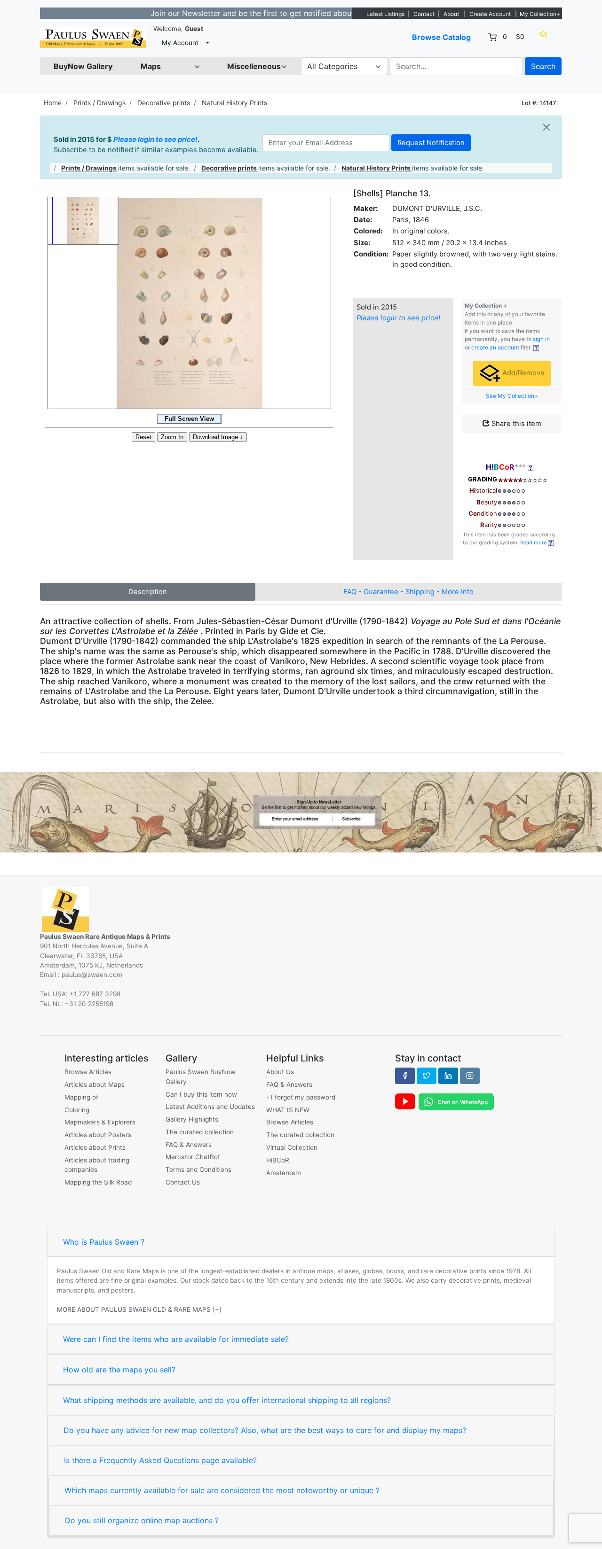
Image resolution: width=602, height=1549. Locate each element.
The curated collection (200, 1132)
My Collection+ (540, 13)
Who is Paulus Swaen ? (103, 1242)
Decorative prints (163, 103)
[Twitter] (426, 1076)
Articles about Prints (95, 1147)
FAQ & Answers (189, 1144)
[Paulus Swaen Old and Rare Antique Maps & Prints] (93, 37)
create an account (495, 347)
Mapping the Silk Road (98, 1182)
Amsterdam (283, 1173)
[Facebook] (405, 1076)
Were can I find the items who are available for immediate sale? (176, 1339)
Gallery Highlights (192, 1119)
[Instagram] (470, 1076)
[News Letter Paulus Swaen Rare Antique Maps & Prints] (301, 811)
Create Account (490, 13)
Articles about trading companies (96, 1164)
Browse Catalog (441, 37)
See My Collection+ (512, 396)
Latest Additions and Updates (210, 1106)
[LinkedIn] (448, 1076)
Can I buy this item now (201, 1094)
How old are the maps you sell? (119, 1369)
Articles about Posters (97, 1135)
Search (543, 66)
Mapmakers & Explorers (99, 1122)
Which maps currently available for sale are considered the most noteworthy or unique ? (222, 1490)
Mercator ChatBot (193, 1157)
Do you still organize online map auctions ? (142, 1520)
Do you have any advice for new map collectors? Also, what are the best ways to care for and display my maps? (264, 1430)
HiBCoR (277, 1160)
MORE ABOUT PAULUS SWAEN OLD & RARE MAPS (134, 1309)
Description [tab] (147, 592)
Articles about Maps (94, 1084)
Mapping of (81, 1097)
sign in (541, 339)
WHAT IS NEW (287, 1110)
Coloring (76, 1110)
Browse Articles (87, 1072)
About (451, 13)
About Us (280, 1072)
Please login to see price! (155, 139)
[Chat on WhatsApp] (456, 1101)
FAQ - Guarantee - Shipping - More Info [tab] (408, 592)
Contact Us (183, 1182)
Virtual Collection (291, 1147)
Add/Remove (522, 373)
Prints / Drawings (99, 103)
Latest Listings (385, 13)
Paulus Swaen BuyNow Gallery (201, 1076)
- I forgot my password (300, 1097)
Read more (534, 542)
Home (53, 103)
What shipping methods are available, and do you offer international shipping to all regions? (227, 1400)
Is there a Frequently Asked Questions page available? (160, 1460)
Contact (424, 13)
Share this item (515, 423)
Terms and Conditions (198, 1169)
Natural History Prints (234, 103)
